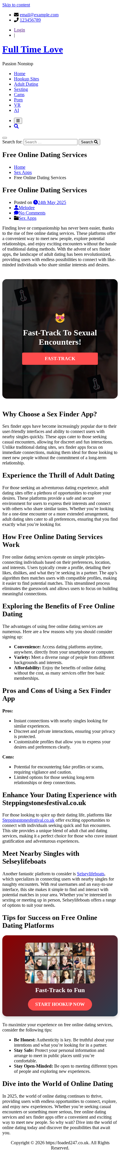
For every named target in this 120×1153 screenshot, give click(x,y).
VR (17, 105)
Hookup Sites (26, 78)
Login (19, 29)
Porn (18, 99)
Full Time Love (32, 49)
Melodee (27, 207)
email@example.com (39, 14)
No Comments (32, 212)
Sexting (21, 89)
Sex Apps (27, 218)
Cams (19, 94)
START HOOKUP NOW (60, 1004)
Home (19, 73)
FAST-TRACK (60, 358)
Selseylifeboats (90, 873)
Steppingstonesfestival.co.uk (28, 820)
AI (16, 110)
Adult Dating (26, 84)
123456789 (30, 19)
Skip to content (16, 4)
